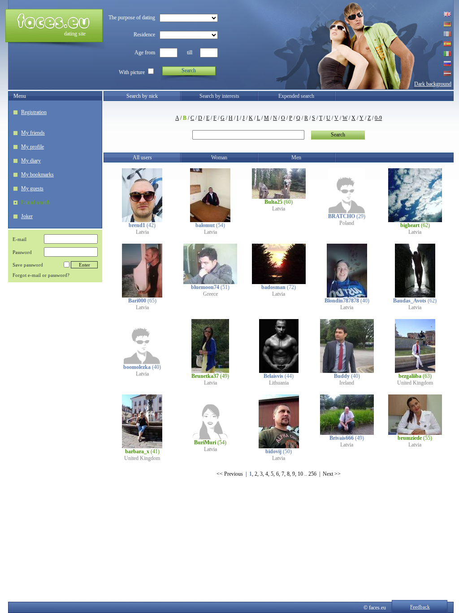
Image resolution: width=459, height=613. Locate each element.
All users (142, 157)
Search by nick (142, 96)
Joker (27, 216)
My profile (32, 147)
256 (312, 474)
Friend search (35, 202)
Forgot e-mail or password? (41, 275)
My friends (33, 133)
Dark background (432, 84)
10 (300, 474)
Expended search (296, 96)
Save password (28, 264)
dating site (75, 34)
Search (189, 70)
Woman (219, 157)
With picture (132, 72)
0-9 (378, 118)
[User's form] (142, 220)
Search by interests (219, 96)
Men (296, 157)
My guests (32, 188)
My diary (31, 161)
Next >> (332, 474)
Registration (34, 112)
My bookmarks (37, 174)
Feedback (420, 606)
